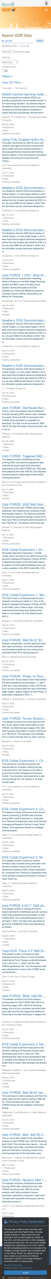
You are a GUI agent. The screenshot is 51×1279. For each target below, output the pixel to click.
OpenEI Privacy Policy (13, 1265)
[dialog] (25, 1247)
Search (40, 40)
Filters (6, 76)
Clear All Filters (13, 82)
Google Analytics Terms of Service (18, 1267)
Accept (25, 1272)
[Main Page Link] (8, 3)
